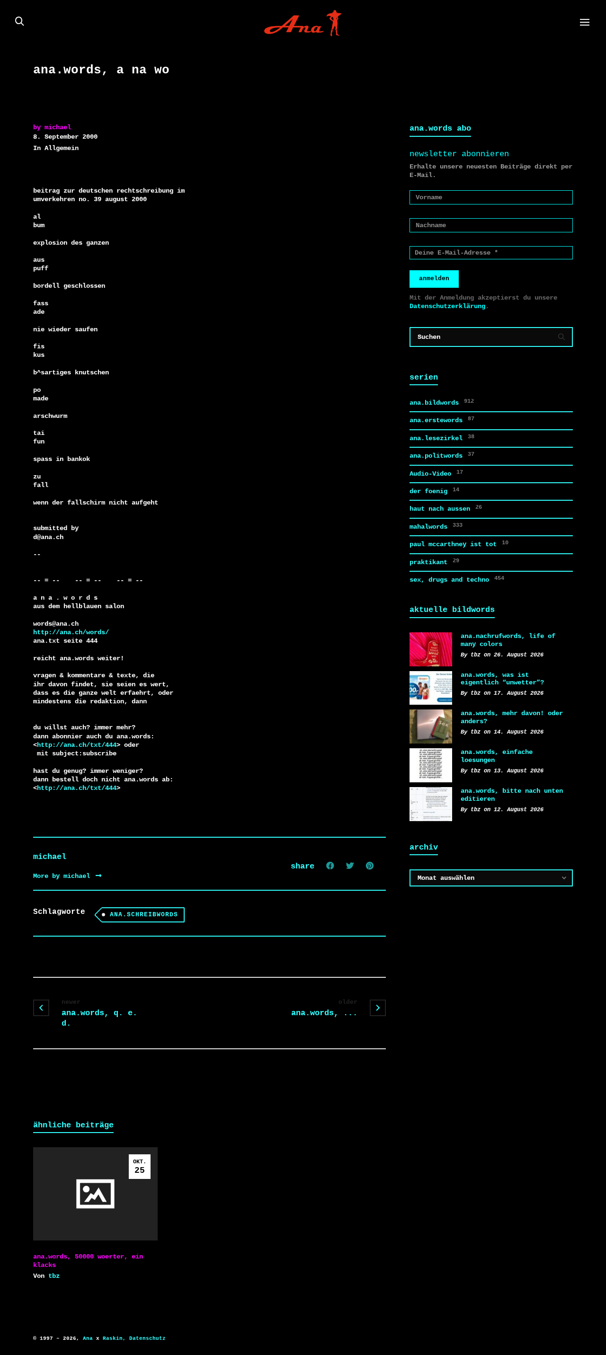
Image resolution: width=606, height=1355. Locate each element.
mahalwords (436, 526)
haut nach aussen (446, 508)
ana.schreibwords (144, 914)
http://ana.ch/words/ (71, 632)
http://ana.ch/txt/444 (76, 745)
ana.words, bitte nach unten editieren (512, 795)
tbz (54, 1276)
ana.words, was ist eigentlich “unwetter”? (502, 679)
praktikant (434, 562)
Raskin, (114, 1338)
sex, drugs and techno (457, 579)
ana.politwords (442, 455)
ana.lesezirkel (442, 438)
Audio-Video (436, 473)
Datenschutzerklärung (447, 306)
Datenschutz (147, 1338)
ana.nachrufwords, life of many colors (508, 640)
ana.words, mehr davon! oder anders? (512, 717)
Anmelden (434, 278)
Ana (88, 1338)
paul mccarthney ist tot (459, 544)
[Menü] (584, 23)
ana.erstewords (442, 420)
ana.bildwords (442, 402)
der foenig (434, 491)
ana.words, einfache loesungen (497, 756)
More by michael (63, 876)
